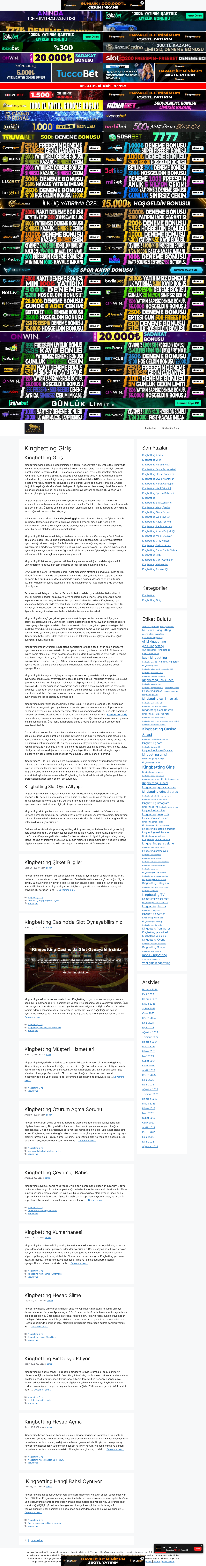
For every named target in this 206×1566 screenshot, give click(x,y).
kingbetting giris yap (151, 762)
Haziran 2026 (150, 989)
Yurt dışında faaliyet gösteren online (44, 1151)
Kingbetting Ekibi (151, 555)
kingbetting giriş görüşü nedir (153, 776)
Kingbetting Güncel (155, 783)
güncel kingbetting (150, 653)
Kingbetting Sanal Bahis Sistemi (160, 550)
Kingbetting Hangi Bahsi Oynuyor (63, 1481)
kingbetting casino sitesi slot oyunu (155, 739)
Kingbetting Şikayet (154, 947)
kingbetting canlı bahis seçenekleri (154, 706)
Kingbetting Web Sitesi (152, 917)
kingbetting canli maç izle (160, 698)
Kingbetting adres (169, 661)
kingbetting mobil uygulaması (155, 825)
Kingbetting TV (153, 894)
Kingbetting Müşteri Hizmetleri (59, 1049)
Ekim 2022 (148, 1137)
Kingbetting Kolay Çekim (156, 507)
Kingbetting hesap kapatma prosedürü (46, 1460)
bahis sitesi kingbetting (156, 630)
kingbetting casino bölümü (169, 721)
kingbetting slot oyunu (150, 869)
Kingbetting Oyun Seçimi (156, 512)
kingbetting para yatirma (153, 836)
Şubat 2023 (149, 1117)
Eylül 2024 (148, 1027)
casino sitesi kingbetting (153, 634)
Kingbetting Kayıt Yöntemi (156, 521)
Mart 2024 (148, 1056)
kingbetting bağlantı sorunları (152, 688)
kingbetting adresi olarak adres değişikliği (157, 669)
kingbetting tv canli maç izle (155, 902)
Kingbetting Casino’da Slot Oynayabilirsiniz (73, 922)
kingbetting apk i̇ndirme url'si (152, 673)
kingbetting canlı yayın (150, 721)
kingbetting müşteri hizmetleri (158, 828)
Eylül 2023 (148, 1084)
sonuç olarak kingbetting (151, 959)
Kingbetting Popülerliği (155, 569)
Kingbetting (150, 428)
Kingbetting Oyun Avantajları (158, 478)
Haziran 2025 (149, 999)
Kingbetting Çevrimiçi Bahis (56, 1172)
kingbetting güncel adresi (160, 791)
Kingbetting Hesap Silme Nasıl (42, 1337)
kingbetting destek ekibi (151, 747)
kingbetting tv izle (154, 906)
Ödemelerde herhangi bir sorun (42, 1210)
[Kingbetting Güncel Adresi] (34, 428)
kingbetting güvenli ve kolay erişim (154, 799)
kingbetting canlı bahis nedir (152, 703)
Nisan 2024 (148, 1051)
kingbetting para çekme (158, 843)
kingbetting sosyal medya (154, 872)
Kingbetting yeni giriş (154, 936)
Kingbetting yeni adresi (155, 932)
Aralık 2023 (148, 1070)
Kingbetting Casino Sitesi (159, 732)
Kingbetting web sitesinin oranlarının (44, 1027)
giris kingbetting (153, 646)
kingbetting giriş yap (170, 779)
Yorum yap (33, 903)
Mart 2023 (148, 1113)
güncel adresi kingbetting (156, 649)
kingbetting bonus (152, 691)
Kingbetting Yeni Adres (156, 928)
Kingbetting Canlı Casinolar (157, 559)
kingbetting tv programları (151, 910)
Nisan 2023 (148, 1108)
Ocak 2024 (148, 1065)
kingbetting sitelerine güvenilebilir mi (155, 862)
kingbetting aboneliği (150, 662)
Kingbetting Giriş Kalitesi (156, 540)
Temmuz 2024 (150, 1037)
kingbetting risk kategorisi (151, 855)
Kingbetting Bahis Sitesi (158, 680)
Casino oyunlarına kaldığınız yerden (44, 1523)
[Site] (51, 147)
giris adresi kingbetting (152, 637)
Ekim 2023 (148, 1079)
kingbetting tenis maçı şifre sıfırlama (155, 887)
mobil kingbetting (154, 955)
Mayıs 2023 (148, 1103)
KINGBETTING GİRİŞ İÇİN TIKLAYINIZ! (103, 85)
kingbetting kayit (150, 807)
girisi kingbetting (154, 641)
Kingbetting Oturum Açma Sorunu (63, 1109)
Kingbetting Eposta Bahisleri (158, 493)
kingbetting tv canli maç (155, 898)
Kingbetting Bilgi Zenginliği (157, 502)
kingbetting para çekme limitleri (153, 848)
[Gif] (103, 203)
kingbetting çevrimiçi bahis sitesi (154, 944)
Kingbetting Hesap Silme (53, 1295)
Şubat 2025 (148, 1008)
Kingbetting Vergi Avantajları (158, 483)
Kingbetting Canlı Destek (157, 710)
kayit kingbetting (154, 657)
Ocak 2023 (148, 1122)
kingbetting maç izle (155, 814)
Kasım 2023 (149, 1075)
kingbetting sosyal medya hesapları (155, 876)
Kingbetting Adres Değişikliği (158, 531)
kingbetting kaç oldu (153, 810)
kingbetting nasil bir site (155, 832)
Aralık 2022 (148, 1127)
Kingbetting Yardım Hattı (156, 464)
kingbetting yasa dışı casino (152, 925)
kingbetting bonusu (171, 691)
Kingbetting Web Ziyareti (156, 517)
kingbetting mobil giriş (152, 822)
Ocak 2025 (148, 1013)
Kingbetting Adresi (152, 455)
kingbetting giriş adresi (152, 772)
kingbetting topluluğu (150, 891)
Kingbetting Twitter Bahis (156, 545)
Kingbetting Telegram (155, 883)
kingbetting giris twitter (153, 758)
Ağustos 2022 (150, 1146)
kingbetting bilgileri (172, 688)
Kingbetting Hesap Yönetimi (158, 474)
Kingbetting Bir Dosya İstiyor (57, 1358)
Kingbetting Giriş (170, 428)
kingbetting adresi (150, 665)
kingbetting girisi (154, 754)
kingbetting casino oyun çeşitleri (154, 725)
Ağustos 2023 (150, 1089)
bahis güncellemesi (167, 627)
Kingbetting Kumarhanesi (53, 1232)
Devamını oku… (67, 890)
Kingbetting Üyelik (153, 939)
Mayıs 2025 (148, 1003)
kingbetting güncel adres (159, 787)
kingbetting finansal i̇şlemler (157, 750)
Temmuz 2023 (150, 1094)
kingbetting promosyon (155, 851)
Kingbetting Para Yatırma (156, 839)
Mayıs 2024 (148, 1046)
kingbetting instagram (155, 803)
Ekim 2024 (148, 1022)
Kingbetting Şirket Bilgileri (54, 862)
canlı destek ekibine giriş (39, 1400)
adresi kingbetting (150, 626)
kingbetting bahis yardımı (151, 684)
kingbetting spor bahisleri (154, 879)
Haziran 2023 (150, 1098)
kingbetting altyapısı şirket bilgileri (43, 900)
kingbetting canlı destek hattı (155, 714)
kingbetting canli (150, 694)
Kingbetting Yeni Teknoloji (156, 488)
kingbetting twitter (153, 914)
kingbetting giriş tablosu (151, 779)
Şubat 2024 (149, 1060)
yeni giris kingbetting (156, 963)
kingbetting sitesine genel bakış (153, 865)
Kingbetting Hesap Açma (53, 1422)
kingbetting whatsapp (152, 921)
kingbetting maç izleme (155, 818)
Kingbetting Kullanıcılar (155, 564)
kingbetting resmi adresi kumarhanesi (45, 1274)
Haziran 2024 (150, 1041)
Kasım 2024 (149, 1018)
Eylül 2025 (148, 994)
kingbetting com (152, 743)
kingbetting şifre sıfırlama (151, 951)
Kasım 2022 (149, 1132)
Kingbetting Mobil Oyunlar (157, 536)
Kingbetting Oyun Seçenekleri (159, 469)
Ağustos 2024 (150, 1032)
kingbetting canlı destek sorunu (153, 717)
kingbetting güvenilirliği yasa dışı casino (156, 796)
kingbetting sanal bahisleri (151, 858)
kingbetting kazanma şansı (168, 807)
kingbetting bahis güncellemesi (153, 676)
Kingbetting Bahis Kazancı (157, 526)
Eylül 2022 (148, 1141)
